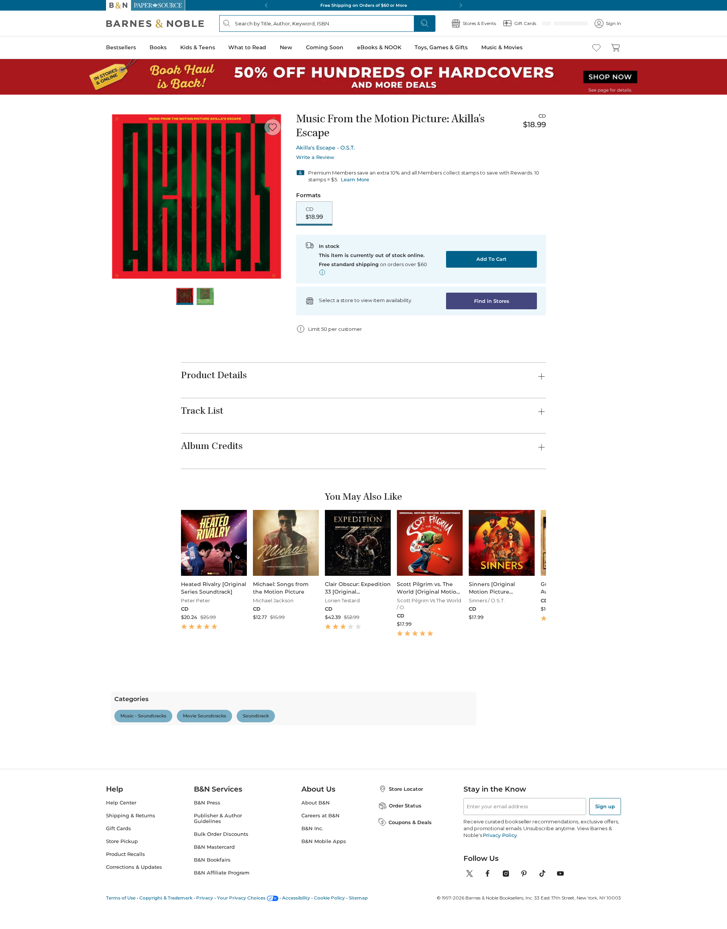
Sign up (605, 918)
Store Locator (406, 900)
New (286, 47)
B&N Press (207, 914)
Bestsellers (121, 47)
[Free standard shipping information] (322, 272)
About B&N (315, 914)
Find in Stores (491, 301)
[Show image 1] (184, 296)
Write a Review (315, 157)
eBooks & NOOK (379, 47)
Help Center (121, 914)
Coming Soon (324, 47)
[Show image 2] (205, 296)
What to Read (247, 47)
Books (158, 47)
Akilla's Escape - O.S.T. (325, 147)
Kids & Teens (197, 47)
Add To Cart (491, 259)
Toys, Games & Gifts (441, 47)
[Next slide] (546, 552)
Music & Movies (502, 47)
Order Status (405, 917)
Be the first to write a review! (363, 797)
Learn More (355, 179)
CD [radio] (314, 213)
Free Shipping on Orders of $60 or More (363, 5)
